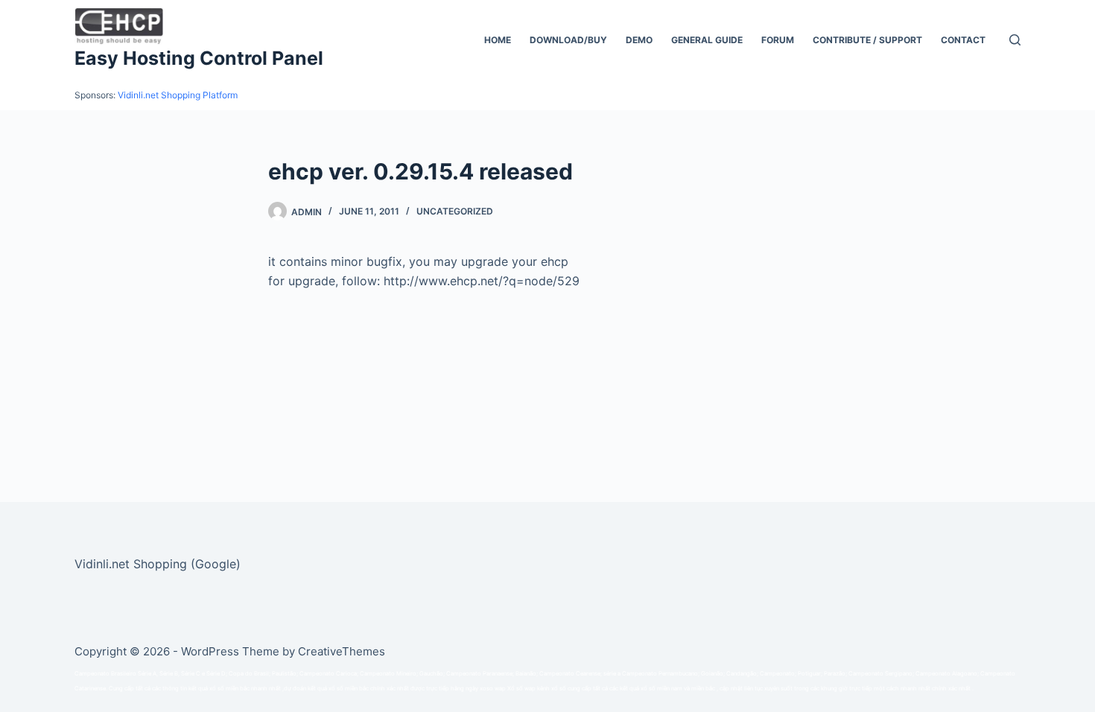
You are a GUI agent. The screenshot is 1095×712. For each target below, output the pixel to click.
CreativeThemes (341, 651)
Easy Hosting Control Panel (198, 58)
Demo (639, 39)
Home (497, 39)
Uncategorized (454, 211)
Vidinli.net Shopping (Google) (157, 563)
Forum (777, 39)
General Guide (707, 39)
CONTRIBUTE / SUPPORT (867, 39)
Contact (963, 39)
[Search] (1015, 39)
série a (611, 673)
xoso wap (493, 688)
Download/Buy (568, 39)
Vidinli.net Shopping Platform (178, 95)
